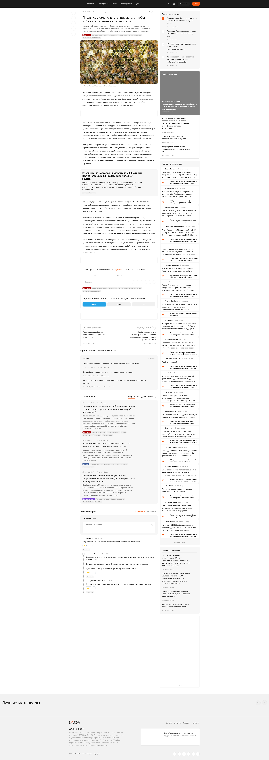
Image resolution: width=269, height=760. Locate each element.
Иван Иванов (170, 282)
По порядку (151, 511)
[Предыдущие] (258, 702)
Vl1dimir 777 (90, 538)
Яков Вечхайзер (171, 411)
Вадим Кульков (171, 169)
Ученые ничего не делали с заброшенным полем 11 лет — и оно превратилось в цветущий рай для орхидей (108, 409)
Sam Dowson (169, 428)
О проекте (186, 723)
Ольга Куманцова (171, 521)
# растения (87, 435)
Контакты (177, 723)
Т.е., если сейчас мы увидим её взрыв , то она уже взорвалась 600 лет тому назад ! (179, 416)
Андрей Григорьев (172, 466)
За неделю (141, 397)
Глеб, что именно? (169, 362)
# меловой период (102, 499)
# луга (123, 432)
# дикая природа (113, 432)
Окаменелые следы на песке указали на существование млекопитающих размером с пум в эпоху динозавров (108, 478)
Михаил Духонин (171, 207)
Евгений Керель (171, 447)
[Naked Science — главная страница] (77, 4)
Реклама (195, 723)
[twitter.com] (175, 754)
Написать (183, 4)
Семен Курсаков (95, 554)
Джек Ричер (169, 188)
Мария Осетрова (103, 12)
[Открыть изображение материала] (119, 62)
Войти (196, 4)
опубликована (120, 270)
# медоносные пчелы (99, 35)
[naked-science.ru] (198, 754)
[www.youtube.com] (184, 754)
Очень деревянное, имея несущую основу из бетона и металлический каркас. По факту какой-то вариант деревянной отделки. (179, 453)
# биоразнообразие (98, 432)
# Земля (124, 464)
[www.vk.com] (179, 754)
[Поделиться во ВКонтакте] (73, 34)
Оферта (169, 723)
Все (114, 351)
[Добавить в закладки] (73, 13)
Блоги (114, 4)
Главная (90, 4)
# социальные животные (91, 37)
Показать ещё (179, 542)
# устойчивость (88, 467)
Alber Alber (169, 320)
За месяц (152, 397)
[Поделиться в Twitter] (73, 23)
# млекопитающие (117, 499)
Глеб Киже (169, 486)
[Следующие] (264, 702)
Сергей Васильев (103, 367)
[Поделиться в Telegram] (73, 28)
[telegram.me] (193, 754)
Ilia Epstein (169, 373)
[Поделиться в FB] (73, 18)
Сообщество (103, 4)
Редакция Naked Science (105, 387)
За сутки (131, 397)
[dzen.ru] (188, 754)
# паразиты (113, 35)
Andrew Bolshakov (172, 301)
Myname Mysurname (96, 581)
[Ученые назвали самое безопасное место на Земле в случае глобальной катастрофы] (147, 451)
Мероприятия (126, 4)
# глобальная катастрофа (110, 464)
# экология (97, 435)
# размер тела (88, 501)
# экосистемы (107, 435)
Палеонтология (88, 499)
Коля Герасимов (171, 502)
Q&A (137, 4)
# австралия (95, 464)
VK (144, 304)
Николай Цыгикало (172, 246)
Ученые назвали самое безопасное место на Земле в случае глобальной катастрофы (106, 445)
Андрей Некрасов (171, 339)
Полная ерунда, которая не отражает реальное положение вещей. (177, 490)
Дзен (119, 304)
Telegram (94, 304)
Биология (86, 35)
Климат (85, 464)
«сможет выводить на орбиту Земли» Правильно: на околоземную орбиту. (177, 269)
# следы (98, 501)
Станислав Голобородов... (175, 226)
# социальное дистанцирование (130, 35)
